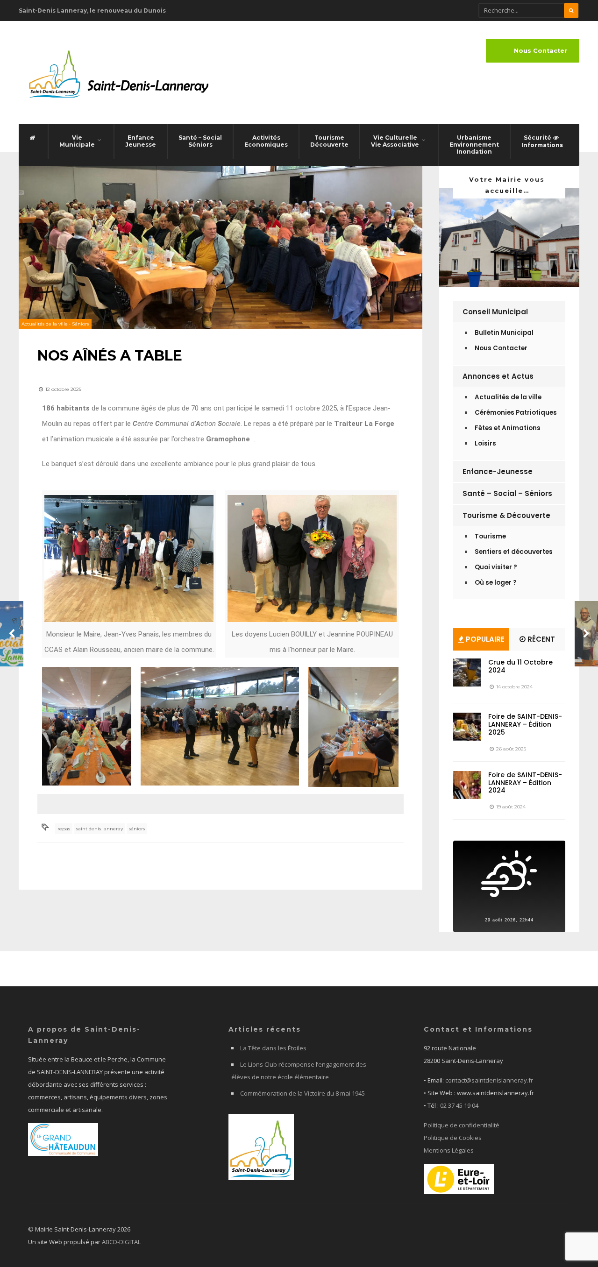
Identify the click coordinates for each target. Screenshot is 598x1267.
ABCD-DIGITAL (121, 1242)
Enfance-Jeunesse (498, 471)
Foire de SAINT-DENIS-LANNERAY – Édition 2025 (525, 724)
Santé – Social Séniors (200, 141)
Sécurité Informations (542, 141)
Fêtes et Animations (508, 428)
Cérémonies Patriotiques (516, 412)
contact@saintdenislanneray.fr (489, 1080)
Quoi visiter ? (496, 567)
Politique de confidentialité (461, 1125)
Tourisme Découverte (329, 141)
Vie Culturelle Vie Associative (395, 141)
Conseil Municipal (495, 312)
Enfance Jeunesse (140, 141)
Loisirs (485, 443)
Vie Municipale (77, 141)
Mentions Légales (449, 1150)
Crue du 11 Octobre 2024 (520, 666)
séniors (137, 829)
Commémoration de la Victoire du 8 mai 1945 (302, 1093)
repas (63, 829)
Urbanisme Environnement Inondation (474, 144)
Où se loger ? (496, 582)
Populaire (484, 639)
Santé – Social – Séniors (507, 493)
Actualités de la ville (44, 324)
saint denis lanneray (99, 829)
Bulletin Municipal (504, 332)
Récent (540, 639)
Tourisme (490, 536)
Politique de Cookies (453, 1137)
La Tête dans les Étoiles (273, 1048)
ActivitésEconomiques (266, 141)
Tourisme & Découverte (506, 515)
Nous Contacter (540, 50)
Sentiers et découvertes (514, 551)
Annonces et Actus (498, 376)
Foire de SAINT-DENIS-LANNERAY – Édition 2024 (525, 782)
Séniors (80, 324)
